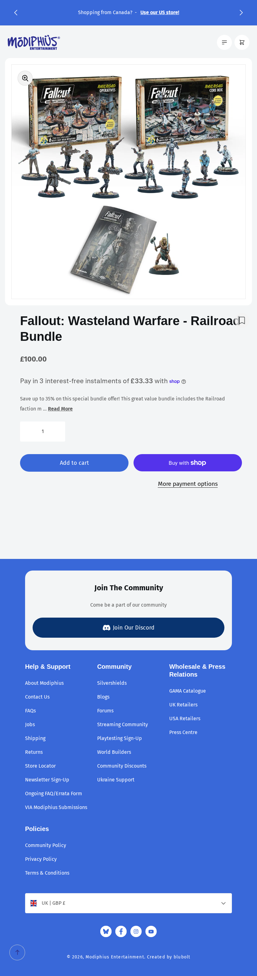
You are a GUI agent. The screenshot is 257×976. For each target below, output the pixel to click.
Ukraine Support (115, 780)
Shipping (35, 738)
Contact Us (37, 697)
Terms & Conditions (47, 873)
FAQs (30, 711)
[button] (16, 12)
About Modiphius (44, 683)
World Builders (114, 752)
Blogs (103, 697)
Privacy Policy (41, 859)
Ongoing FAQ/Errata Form (53, 793)
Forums (105, 711)
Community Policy (45, 845)
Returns (34, 752)
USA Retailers (184, 718)
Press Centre (183, 732)
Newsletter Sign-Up (47, 780)
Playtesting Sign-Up (119, 738)
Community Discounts (121, 766)
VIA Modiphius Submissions (56, 807)
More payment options (188, 483)
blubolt (182, 957)
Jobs (30, 724)
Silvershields (112, 683)
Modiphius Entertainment (115, 957)
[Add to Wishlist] (241, 320)
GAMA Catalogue (187, 691)
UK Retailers (183, 705)
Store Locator (40, 766)
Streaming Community (122, 724)
